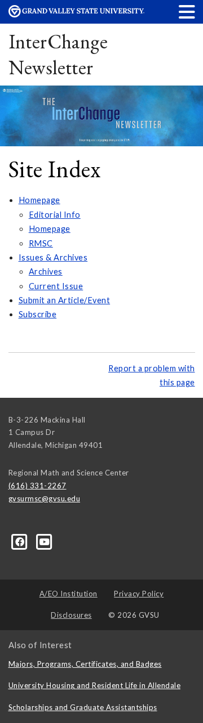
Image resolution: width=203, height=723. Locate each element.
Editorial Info (55, 214)
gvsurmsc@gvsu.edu (44, 498)
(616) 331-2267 (37, 485)
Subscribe (38, 314)
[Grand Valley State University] (76, 14)
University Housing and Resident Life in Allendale (94, 685)
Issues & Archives (53, 257)
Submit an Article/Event (65, 300)
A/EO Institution (68, 593)
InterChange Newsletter (58, 54)
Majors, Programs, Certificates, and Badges (85, 663)
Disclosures (71, 614)
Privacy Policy (139, 593)
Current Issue (56, 286)
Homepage (39, 200)
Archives (46, 271)
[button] (187, 12)
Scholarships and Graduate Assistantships (82, 707)
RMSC (41, 243)
